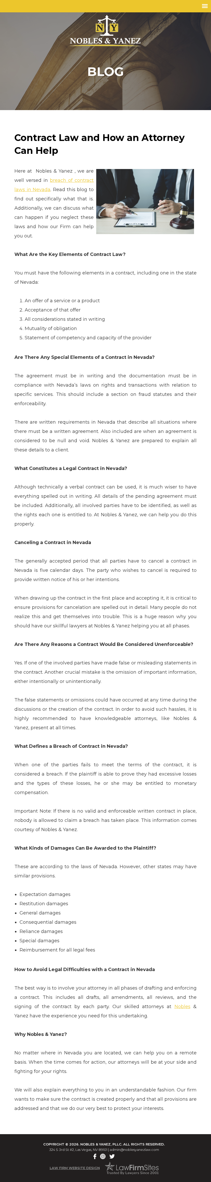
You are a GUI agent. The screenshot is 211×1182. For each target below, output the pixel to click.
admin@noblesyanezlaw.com (134, 1150)
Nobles (182, 1006)
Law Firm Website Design (75, 1168)
